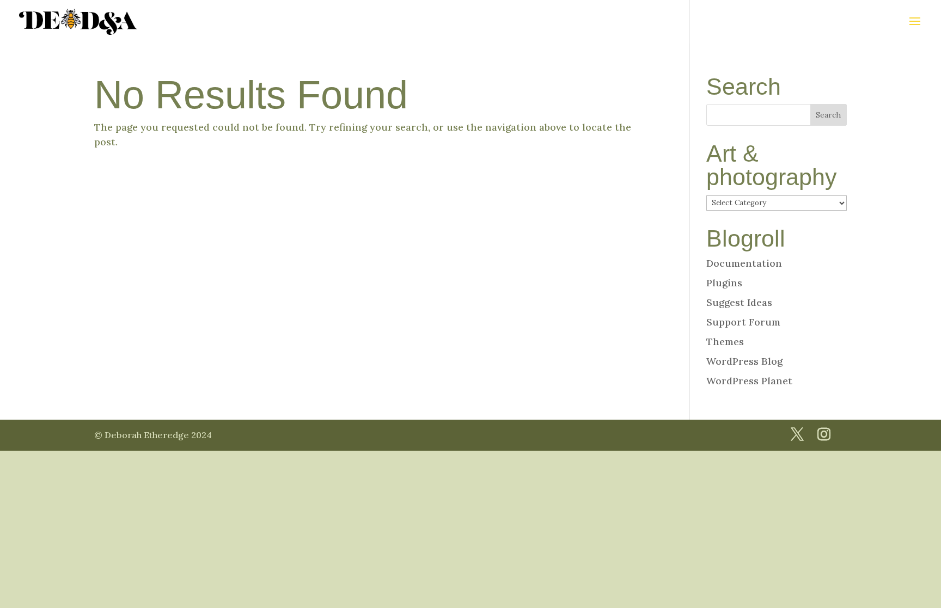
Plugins (724, 283)
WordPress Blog (744, 361)
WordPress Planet (749, 380)
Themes (725, 341)
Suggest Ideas (739, 302)
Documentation (744, 263)
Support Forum (743, 322)
